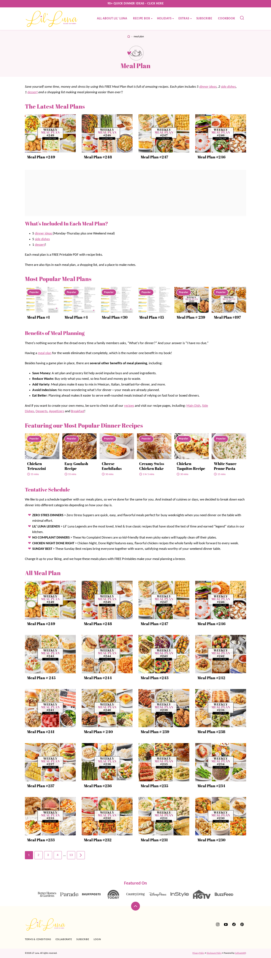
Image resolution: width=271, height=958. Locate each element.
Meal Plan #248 (98, 157)
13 (71, 855)
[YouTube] (226, 924)
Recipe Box (141, 18)
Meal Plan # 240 (98, 731)
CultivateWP (240, 953)
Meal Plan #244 (98, 677)
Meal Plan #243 (154, 677)
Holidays (164, 18)
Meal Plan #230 (211, 839)
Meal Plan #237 (40, 785)
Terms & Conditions (38, 939)
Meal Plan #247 (154, 157)
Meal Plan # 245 (41, 677)
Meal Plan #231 (154, 839)
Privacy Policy (198, 953)
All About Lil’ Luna (112, 18)
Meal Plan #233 (41, 839)
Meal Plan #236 (98, 785)
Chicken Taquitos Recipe (191, 466)
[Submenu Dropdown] (152, 19)
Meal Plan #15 (151, 317)
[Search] (242, 18)
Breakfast (77, 411)
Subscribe (204, 18)
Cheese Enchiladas (112, 466)
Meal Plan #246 (211, 157)
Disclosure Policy (214, 953)
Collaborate (63, 939)
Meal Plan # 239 (191, 317)
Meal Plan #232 (98, 839)
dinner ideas (208, 87)
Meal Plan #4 (76, 317)
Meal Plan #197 (227, 317)
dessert (32, 92)
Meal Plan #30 (115, 317)
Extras (183, 18)
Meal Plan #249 (41, 157)
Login (97, 939)
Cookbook (226, 18)
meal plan (44, 353)
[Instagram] (218, 924)
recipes (129, 406)
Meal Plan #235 (154, 785)
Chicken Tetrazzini (36, 466)
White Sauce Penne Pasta (225, 466)
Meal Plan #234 (211, 785)
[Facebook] (234, 924)
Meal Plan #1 (38, 317)
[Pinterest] (242, 924)
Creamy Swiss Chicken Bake (151, 466)
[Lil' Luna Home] (52, 18)
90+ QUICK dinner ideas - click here (135, 3)
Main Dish (193, 406)
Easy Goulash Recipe (76, 466)
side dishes (228, 87)
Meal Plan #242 (211, 677)
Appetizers (56, 411)
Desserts (41, 411)
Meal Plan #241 (40, 731)
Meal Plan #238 (211, 731)
